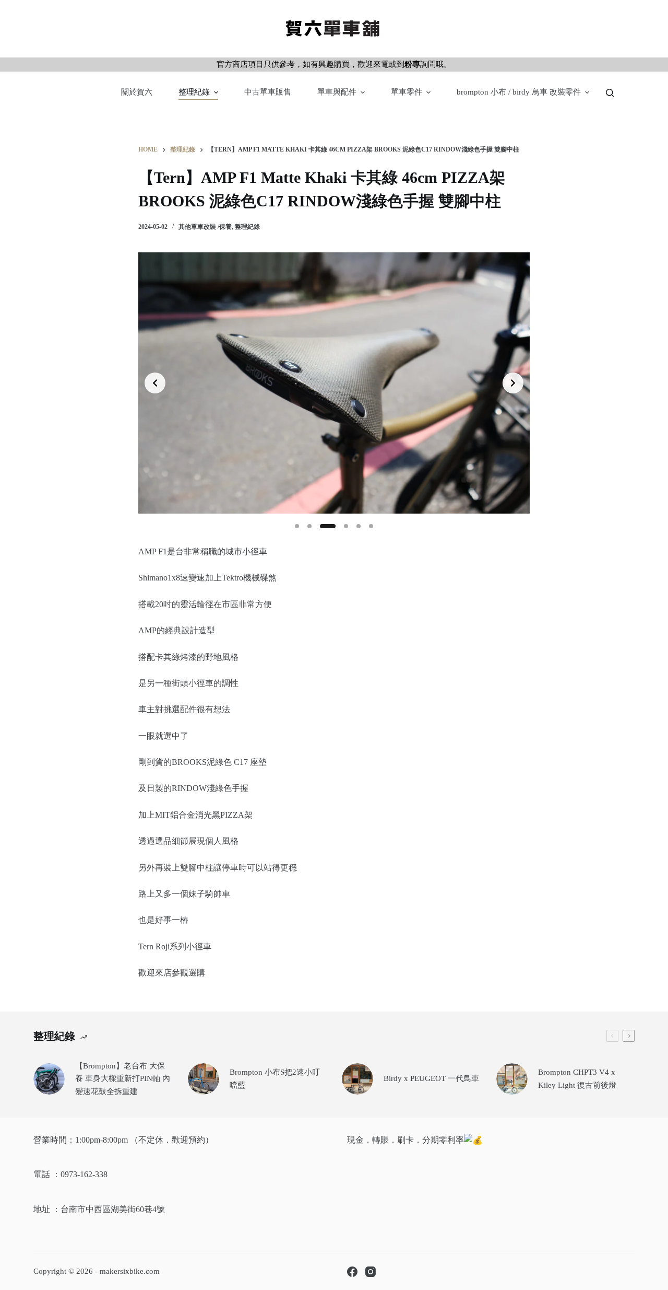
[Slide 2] (309, 526)
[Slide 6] (371, 526)
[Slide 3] (328, 526)
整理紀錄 (247, 226)
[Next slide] (513, 383)
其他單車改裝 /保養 (205, 226)
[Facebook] (352, 1271)
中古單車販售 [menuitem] (267, 92)
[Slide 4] (346, 526)
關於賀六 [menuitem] (136, 92)
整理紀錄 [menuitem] (194, 92)
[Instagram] (370, 1271)
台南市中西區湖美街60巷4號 (113, 1209)
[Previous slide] (155, 383)
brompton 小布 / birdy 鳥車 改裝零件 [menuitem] (519, 92)
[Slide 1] (297, 526)
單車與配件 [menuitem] (336, 92)
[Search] (610, 93)
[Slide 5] (358, 526)
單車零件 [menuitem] (406, 92)
